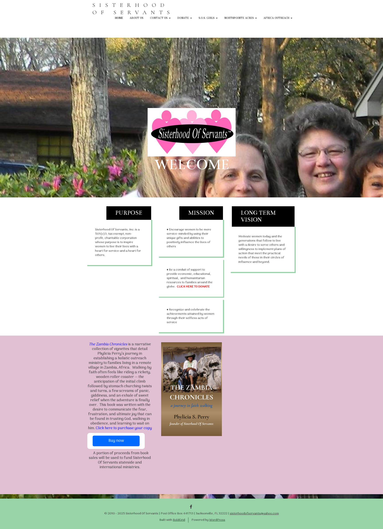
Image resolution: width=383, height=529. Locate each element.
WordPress (217, 520)
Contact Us (159, 17)
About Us (136, 17)
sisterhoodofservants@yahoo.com (254, 513)
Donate (183, 17)
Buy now (116, 441)
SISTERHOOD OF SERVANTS (133, 9)
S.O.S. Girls (207, 17)
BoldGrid (179, 520)
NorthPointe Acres (239, 17)
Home (119, 17)
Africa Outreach (277, 17)
